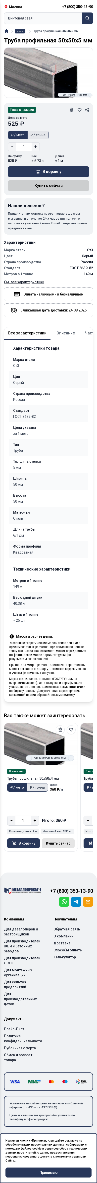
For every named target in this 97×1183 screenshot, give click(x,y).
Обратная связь (66, 929)
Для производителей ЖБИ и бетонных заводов (22, 946)
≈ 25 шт (19, 620)
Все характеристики (27, 333)
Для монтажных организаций (18, 972)
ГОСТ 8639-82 (24, 417)
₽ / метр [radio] (18, 135)
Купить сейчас (49, 185)
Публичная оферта (20, 1048)
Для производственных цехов (20, 999)
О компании (63, 936)
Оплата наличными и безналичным (53, 294)
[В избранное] (71, 729)
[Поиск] (87, 18)
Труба (18, 450)
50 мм (18, 484)
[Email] (88, 902)
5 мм (17, 467)
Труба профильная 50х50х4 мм (33, 778)
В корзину (52, 171)
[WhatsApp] (64, 902)
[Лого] (22, 890)
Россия (19, 400)
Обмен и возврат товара (18, 1057)
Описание (65, 333)
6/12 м (18, 535)
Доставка (61, 943)
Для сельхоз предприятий (15, 984)
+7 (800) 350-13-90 (71, 891)
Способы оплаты (68, 950)
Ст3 (16, 366)
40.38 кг (19, 603)
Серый (18, 383)
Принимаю (49, 1173)
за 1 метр (21, 434)
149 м (17, 587)
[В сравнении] (60, 729)
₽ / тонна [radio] (38, 135)
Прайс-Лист (14, 1029)
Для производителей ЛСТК (22, 960)
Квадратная (23, 552)
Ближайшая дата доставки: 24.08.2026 (53, 310)
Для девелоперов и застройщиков (21, 931)
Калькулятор (64, 957)
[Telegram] (76, 902)
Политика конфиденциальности (23, 1038)
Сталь (18, 518)
